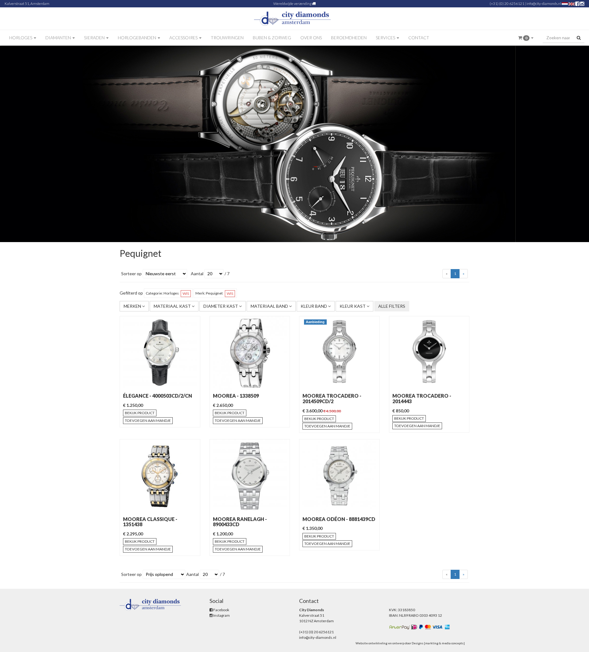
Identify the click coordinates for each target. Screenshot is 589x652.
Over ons (311, 37)
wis (186, 293)
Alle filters (391, 306)
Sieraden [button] (95, 37)
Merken (133, 306)
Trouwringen (227, 37)
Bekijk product (140, 413)
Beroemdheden (349, 37)
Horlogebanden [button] (137, 37)
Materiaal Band (270, 306)
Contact (418, 37)
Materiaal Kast (173, 306)
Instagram (221, 615)
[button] (526, 38)
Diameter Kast (221, 306)
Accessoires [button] (183, 37)
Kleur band (314, 306)
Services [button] (386, 37)
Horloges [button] (21, 37)
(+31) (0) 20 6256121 (507, 3)
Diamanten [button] (58, 37)
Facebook (221, 610)
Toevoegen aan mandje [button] (148, 420)
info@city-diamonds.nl (543, 3)
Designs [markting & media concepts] (438, 643)
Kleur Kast (353, 306)
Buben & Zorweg (272, 37)
